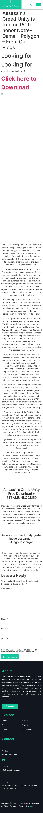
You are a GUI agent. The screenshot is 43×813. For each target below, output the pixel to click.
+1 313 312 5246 (10, 754)
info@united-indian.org (11, 770)
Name (4, 619)
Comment (6, 589)
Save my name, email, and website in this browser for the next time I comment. (19, 651)
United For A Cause (11, 6)
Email (4, 628)
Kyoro (32, 806)
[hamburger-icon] (38, 4)
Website (4, 638)
